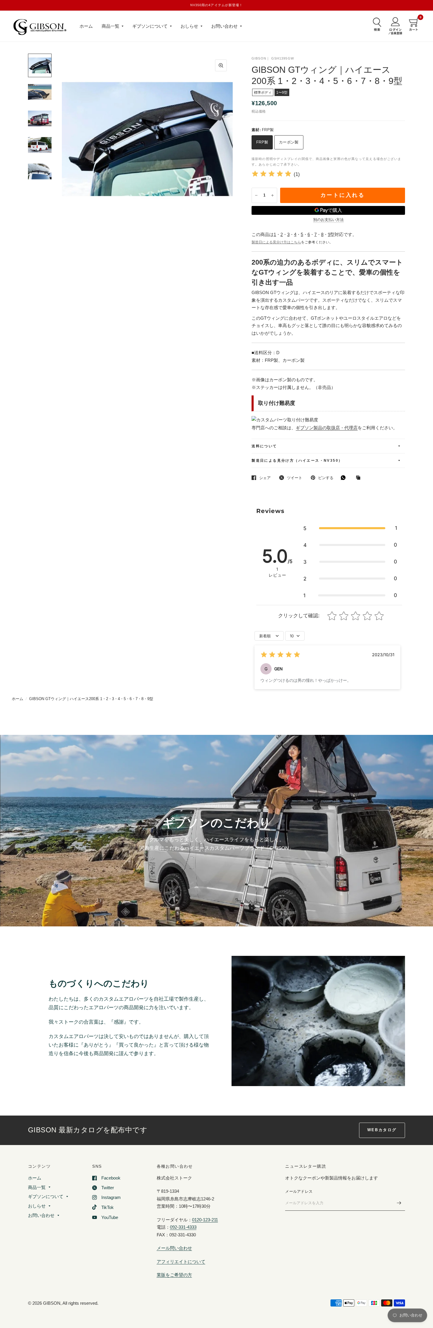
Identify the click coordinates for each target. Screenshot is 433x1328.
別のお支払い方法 (328, 220)
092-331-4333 (183, 1227)
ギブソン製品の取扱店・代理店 (327, 427)
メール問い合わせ (174, 1248)
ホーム (86, 26)
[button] (350, 528)
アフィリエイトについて (181, 1261)
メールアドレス (299, 1191)
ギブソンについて (150, 26)
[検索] (375, 24)
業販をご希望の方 (174, 1274)
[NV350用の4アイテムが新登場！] (216, 5)
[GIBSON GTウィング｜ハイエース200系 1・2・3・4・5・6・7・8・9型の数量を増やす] (272, 195)
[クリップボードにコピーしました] (359, 478)
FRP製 (262, 142)
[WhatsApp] (344, 477)
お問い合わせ (224, 26)
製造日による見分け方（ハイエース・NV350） (297, 460)
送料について (264, 446)
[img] (272, 174)
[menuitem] (86, 26)
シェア (265, 478)
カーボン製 (288, 142)
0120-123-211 (205, 1219)
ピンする (325, 478)
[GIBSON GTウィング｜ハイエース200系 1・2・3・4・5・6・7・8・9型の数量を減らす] (256, 195)
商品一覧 (110, 26)
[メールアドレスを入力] (399, 1203)
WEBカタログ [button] (382, 1130)
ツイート (294, 478)
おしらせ (189, 26)
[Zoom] (221, 65)
